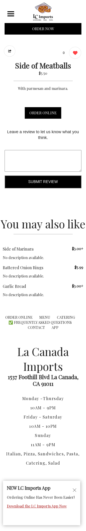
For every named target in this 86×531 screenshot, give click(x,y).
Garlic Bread (14, 286)
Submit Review (43, 182)
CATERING (66, 317)
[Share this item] (9, 51)
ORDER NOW (43, 28)
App (55, 327)
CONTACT (36, 327)
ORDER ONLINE (43, 112)
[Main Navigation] (10, 13)
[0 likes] (74, 53)
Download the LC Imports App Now (37, 506)
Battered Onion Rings (23, 267)
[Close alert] (74, 490)
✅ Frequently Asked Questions (40, 322)
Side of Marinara (18, 249)
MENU (44, 317)
